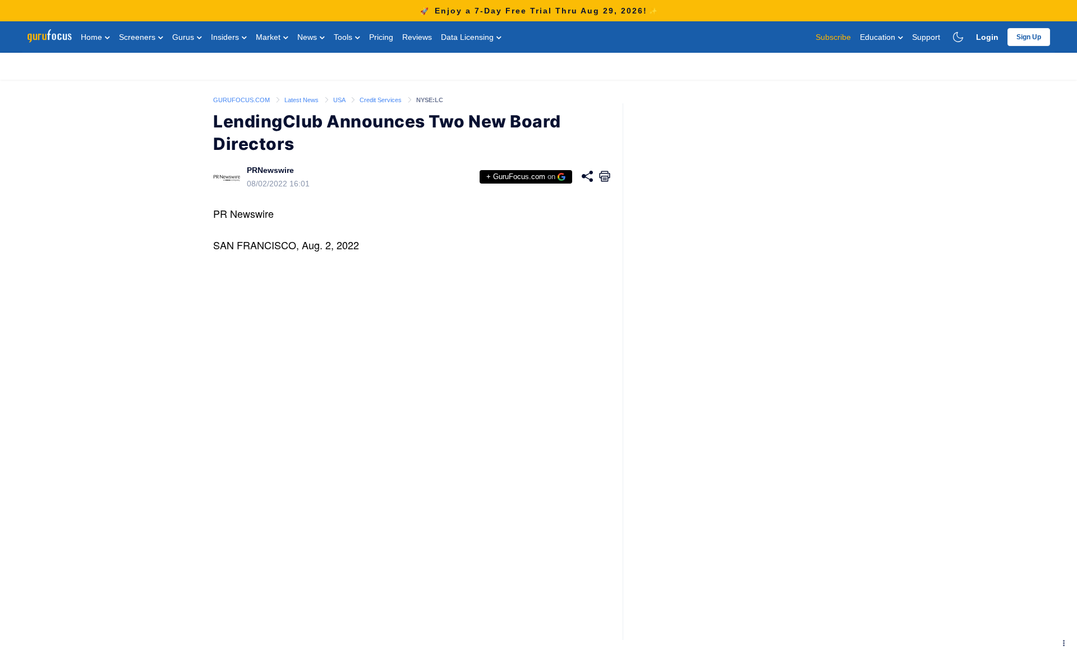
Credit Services (381, 100)
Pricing (381, 37)
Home (92, 37)
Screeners (138, 37)
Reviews (417, 37)
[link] (242, 99)
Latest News (302, 100)
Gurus (184, 37)
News (308, 37)
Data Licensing (468, 37)
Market (269, 37)
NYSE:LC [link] (429, 100)
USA (340, 100)
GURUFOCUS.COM (242, 100)
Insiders (226, 37)
